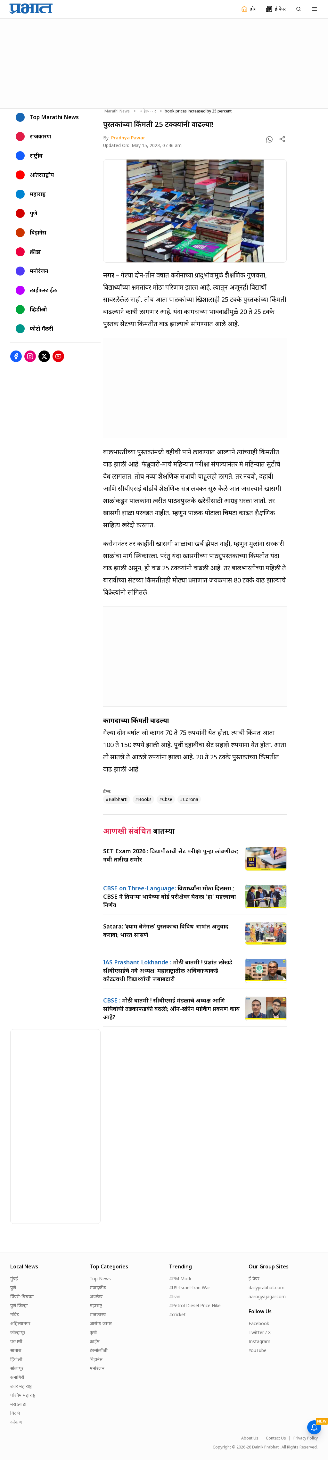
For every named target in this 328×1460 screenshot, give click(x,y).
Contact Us (276, 1438)
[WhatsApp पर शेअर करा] (269, 139)
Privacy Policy (305, 1438)
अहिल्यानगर (148, 111)
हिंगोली (16, 1359)
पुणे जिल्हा (19, 1305)
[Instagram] (30, 356)
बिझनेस (96, 1359)
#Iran (174, 1296)
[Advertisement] (164, 62)
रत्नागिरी (17, 1377)
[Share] (282, 139)
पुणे (13, 1287)
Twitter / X (260, 1332)
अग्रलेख (96, 1296)
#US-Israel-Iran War (189, 1287)
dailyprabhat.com (266, 1287)
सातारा (15, 1350)
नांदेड (14, 1314)
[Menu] (314, 9)
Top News (100, 1278)
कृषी (93, 1332)
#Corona (189, 799)
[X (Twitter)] (44, 356)
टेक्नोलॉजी (99, 1350)
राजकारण (98, 1314)
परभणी (16, 1341)
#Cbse (165, 799)
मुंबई (14, 1278)
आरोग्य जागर (101, 1323)
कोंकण (16, 1422)
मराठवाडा (18, 1404)
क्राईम (95, 1341)
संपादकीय (98, 1287)
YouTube (257, 1350)
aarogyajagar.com (267, 1296)
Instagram (259, 1341)
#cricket (177, 1314)
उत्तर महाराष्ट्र (21, 1386)
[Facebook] (16, 356)
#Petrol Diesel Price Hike (195, 1305)
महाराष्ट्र (96, 1305)
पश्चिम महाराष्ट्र (23, 1395)
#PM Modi (180, 1278)
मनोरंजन (97, 1368)
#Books (143, 799)
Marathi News (117, 111)
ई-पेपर (254, 1278)
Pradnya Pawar (128, 138)
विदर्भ (15, 1413)
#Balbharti (116, 799)
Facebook (259, 1323)
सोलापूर (16, 1368)
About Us (249, 1438)
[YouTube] (58, 356)
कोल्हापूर (17, 1332)
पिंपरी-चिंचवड (22, 1296)
